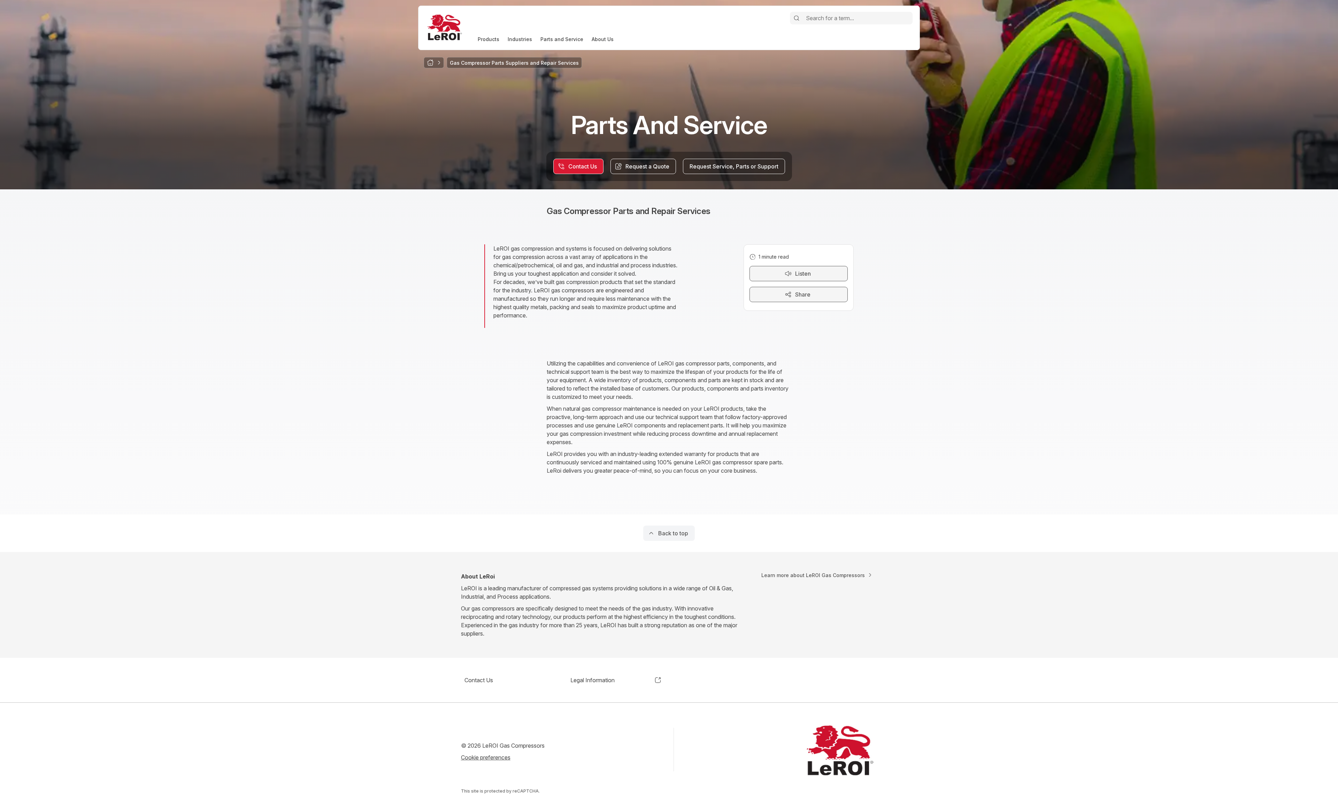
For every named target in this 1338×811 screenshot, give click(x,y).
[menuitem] (488, 39)
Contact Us (478, 680)
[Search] (796, 18)
